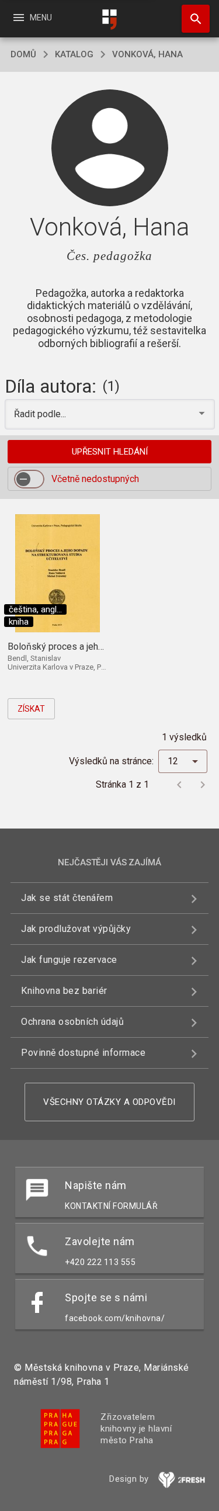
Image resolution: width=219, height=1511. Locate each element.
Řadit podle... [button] (41, 414)
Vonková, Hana (147, 54)
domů (23, 54)
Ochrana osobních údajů (72, 1021)
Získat (31, 708)
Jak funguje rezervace (69, 959)
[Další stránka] (202, 784)
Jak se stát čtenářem (67, 897)
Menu (32, 18)
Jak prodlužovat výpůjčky (76, 928)
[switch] (29, 479)
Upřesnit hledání (110, 451)
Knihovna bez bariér (64, 990)
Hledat (192, 19)
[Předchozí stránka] (179, 784)
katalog (74, 54)
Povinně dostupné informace (83, 1052)
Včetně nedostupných (95, 478)
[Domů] (110, 19)
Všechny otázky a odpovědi (109, 1102)
